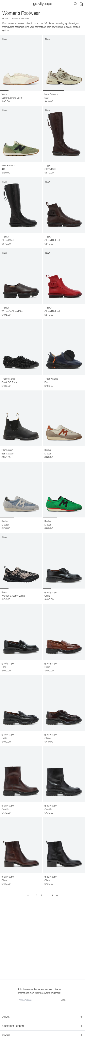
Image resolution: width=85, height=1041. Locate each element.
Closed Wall (50, 169)
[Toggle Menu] (4, 3)
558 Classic (8, 453)
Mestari (48, 453)
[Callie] (64, 632)
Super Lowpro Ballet (12, 97)
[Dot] (64, 347)
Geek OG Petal (9, 382)
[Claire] (64, 703)
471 (3, 169)
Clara (4, 880)
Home (5, 18)
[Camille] (21, 774)
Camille (5, 809)
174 (51, 895)
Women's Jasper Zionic (14, 595)
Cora (47, 595)
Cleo (4, 667)
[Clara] (21, 845)
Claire (47, 738)
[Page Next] (57, 895)
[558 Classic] (21, 418)
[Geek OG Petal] (21, 347)
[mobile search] (75, 4)
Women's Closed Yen (12, 311)
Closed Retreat (52, 240)
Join (63, 999)
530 (46, 97)
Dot (46, 382)
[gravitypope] (42, 4)
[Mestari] (64, 418)
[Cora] (64, 561)
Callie (47, 667)
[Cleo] (21, 632)
